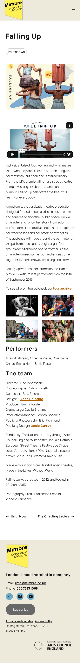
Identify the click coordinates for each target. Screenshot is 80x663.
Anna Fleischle (31, 399)
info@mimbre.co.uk (30, 583)
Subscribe (20, 609)
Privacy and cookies (19, 621)
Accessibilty (43, 621)
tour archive (62, 288)
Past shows (16, 52)
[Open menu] (73, 10)
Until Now (18, 516)
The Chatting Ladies (53, 516)
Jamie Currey (41, 425)
